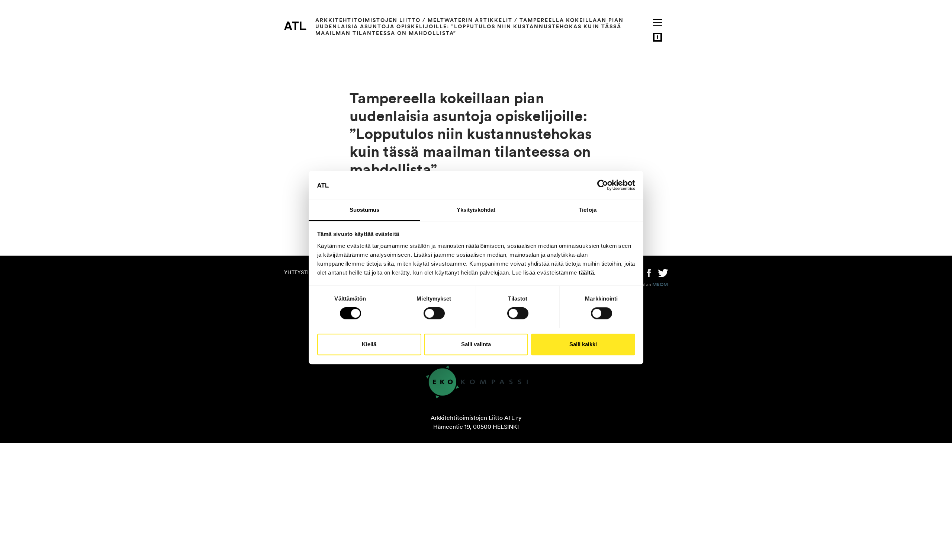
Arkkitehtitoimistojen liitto (368, 20)
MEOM (660, 284)
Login (657, 37)
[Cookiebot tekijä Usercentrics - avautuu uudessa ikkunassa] (602, 185)
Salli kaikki (583, 344)
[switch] (434, 313)
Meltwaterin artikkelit (470, 20)
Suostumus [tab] (365, 210)
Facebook (649, 272)
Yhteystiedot (303, 272)
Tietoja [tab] (587, 210)
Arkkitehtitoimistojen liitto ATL (295, 25)
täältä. (587, 272)
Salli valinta (476, 344)
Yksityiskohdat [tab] (476, 210)
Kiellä (369, 344)
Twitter (663, 272)
